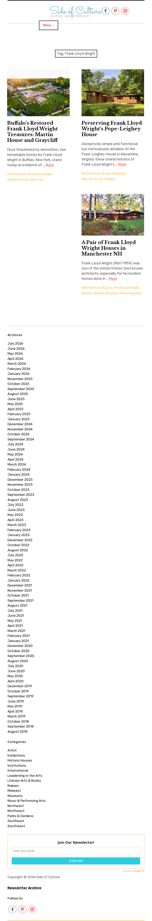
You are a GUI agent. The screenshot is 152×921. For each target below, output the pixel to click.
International (18, 770)
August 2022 (18, 550)
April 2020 (16, 681)
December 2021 (20, 585)
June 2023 (16, 510)
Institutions (17, 765)
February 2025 (19, 414)
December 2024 (20, 424)
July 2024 (15, 444)
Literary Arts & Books (24, 780)
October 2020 (18, 651)
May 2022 (15, 560)
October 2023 (18, 490)
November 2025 (20, 379)
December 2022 (20, 540)
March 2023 (17, 525)
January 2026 (18, 374)
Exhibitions (16, 755)
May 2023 (15, 515)
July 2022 (15, 555)
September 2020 (21, 656)
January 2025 (18, 419)
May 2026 (15, 353)
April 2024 (15, 459)
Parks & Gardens (20, 816)
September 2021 (20, 600)
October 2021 (18, 595)
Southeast (16, 821)
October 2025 (18, 384)
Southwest (16, 826)
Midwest (14, 791)
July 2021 (15, 611)
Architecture (17, 174)
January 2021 (18, 641)
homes (100, 293)
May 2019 (15, 706)
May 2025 (15, 404)
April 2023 (15, 520)
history (88, 293)
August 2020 (18, 661)
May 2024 (15, 454)
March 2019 (16, 716)
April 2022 (15, 565)
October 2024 (18, 434)
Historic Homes (18, 179)
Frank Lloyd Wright (40, 174)
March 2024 (17, 464)
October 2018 (18, 721)
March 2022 (17, 570)
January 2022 (18, 580)
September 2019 (20, 696)
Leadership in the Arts (25, 776)
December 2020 (20, 646)
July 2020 (15, 666)
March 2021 (16, 631)
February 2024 (19, 469)
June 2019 (16, 701)
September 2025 (21, 389)
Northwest (16, 811)
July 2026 (15, 343)
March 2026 (17, 364)
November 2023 (20, 484)
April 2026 (15, 359)
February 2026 (19, 369)
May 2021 (15, 621)
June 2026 (16, 349)
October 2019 (18, 691)
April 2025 (15, 409)
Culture (108, 287)
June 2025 (16, 399)
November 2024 (20, 429)
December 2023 (20, 480)
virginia (110, 179)
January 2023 (18, 535)
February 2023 (19, 530)
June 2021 (16, 615)
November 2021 (20, 590)
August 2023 (18, 500)
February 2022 (19, 575)
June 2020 (16, 671)
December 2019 (20, 686)
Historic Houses (20, 760)
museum (113, 293)
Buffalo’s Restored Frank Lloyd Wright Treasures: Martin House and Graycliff (32, 131)
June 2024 (16, 449)
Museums (15, 796)
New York (37, 179)
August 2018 (18, 731)
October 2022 (18, 545)
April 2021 (15, 626)
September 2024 (21, 439)
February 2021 (19, 636)
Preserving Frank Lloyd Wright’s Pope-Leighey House (112, 128)
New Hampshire (132, 293)
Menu (47, 25)
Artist (12, 750)
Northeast (16, 806)
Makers (13, 786)
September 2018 (21, 726)
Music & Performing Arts (27, 801)
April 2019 (15, 711)
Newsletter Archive (24, 888)
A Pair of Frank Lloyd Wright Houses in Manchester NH (109, 248)
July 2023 (15, 505)
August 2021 (17, 605)
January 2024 (18, 474)
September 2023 (21, 495)
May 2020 (15, 676)
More (50, 165)
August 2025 (18, 394)
